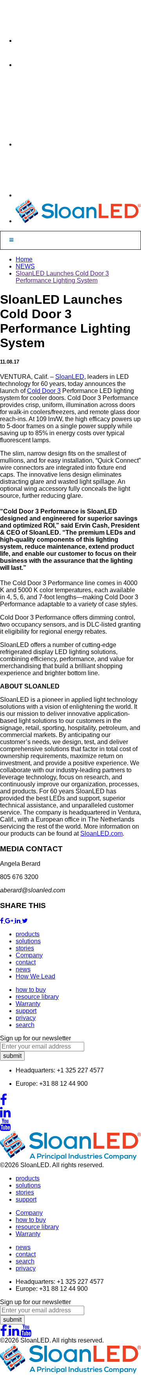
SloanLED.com (101, 833)
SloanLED (69, 376)
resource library (37, 996)
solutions (28, 941)
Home (24, 259)
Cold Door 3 (44, 390)
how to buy (31, 989)
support (26, 1010)
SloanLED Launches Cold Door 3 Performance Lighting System (62, 277)
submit (12, 1055)
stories (25, 948)
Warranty (28, 1003)
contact (26, 962)
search (25, 1025)
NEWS (25, 266)
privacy (26, 1018)
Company (29, 955)
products (28, 934)
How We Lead (35, 976)
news (23, 969)
